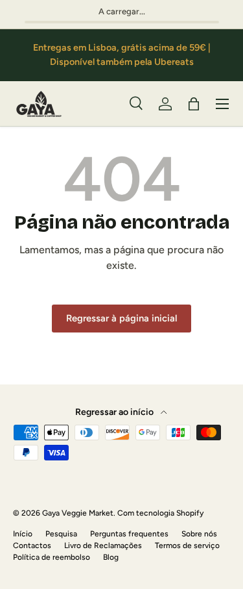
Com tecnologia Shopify (160, 513)
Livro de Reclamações (103, 545)
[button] (193, 104)
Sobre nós (199, 533)
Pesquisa (61, 533)
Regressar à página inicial (121, 318)
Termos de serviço (187, 545)
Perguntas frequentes (129, 533)
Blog (111, 557)
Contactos (32, 545)
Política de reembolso (51, 557)
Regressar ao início (115, 412)
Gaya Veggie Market (77, 513)
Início (22, 533)
